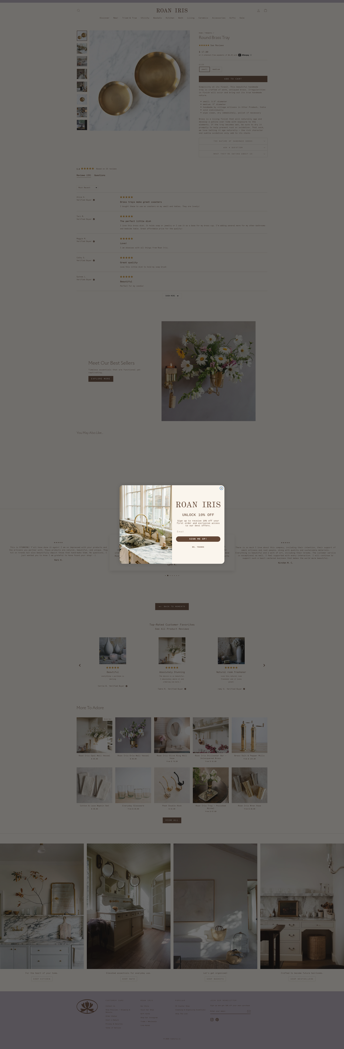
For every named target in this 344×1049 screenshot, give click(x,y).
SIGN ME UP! (198, 539)
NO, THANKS (198, 547)
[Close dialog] (221, 488)
